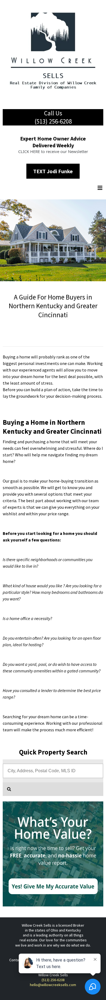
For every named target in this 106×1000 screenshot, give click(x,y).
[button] (100, 188)
